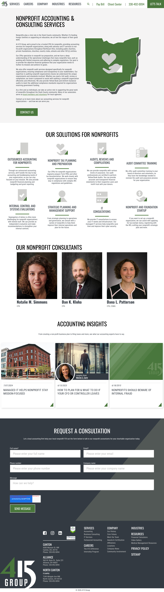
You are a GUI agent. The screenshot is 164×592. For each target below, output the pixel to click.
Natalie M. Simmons (32, 302)
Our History (111, 531)
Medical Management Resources (144, 543)
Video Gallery (136, 540)
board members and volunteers (35, 94)
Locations (111, 546)
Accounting (88, 531)
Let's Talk (155, 4)
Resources (75, 4)
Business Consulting (92, 534)
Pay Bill (100, 4)
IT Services (88, 537)
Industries (58, 4)
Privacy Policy (140, 548)
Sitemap (135, 554)
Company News (113, 549)
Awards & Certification (115, 540)
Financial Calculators (139, 537)
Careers (28, 4)
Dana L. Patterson (120, 302)
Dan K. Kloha (72, 302)
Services (14, 4)
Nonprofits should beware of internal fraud (131, 391)
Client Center (115, 4)
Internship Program (91, 552)
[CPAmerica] (71, 538)
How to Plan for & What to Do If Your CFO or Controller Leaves (79, 391)
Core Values (112, 534)
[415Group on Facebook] (45, 533)
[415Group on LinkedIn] (60, 533)
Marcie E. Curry (82, 378)
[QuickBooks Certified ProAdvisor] (72, 530)
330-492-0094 (136, 4)
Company (42, 4)
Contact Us (26, 112)
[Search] (88, 4)
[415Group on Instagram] (52, 533)
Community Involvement (116, 551)
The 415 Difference (91, 549)
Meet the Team (113, 537)
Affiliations (111, 543)
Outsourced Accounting (93, 540)
